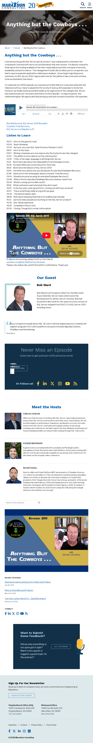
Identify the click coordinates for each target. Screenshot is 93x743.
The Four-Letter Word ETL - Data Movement (25, 598)
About (7, 48)
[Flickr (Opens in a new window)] (29, 731)
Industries (12, 725)
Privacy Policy (36, 725)
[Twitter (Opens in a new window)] (52, 383)
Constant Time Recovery (18, 126)
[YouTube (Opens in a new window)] (67, 383)
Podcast (16, 48)
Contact (24, 725)
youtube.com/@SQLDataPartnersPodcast (26, 262)
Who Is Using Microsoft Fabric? (19, 590)
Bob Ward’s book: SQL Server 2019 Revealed (27, 123)
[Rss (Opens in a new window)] (75, 383)
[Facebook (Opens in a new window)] (38, 383)
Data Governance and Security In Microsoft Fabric (28, 582)
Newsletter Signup (21, 695)
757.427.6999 (14, 714)
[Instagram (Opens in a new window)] (60, 383)
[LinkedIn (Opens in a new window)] (45, 383)
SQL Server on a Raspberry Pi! (20, 129)
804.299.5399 (47, 714)
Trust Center (51, 725)
